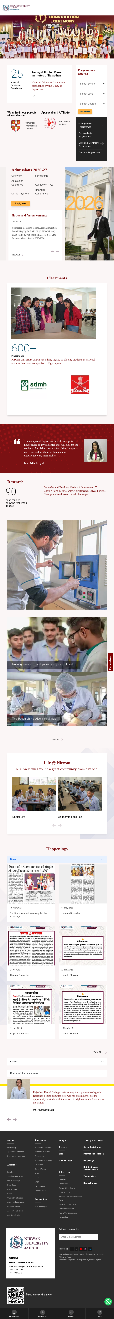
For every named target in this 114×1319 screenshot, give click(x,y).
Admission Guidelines (43, 1160)
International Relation (93, 1154)
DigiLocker (63, 1217)
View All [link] (16, 254)
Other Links (64, 1172)
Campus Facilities (75, 817)
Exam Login (12, 1189)
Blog (61, 1154)
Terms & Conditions (67, 1188)
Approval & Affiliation (15, 1152)
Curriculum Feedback (67, 1204)
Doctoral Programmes (89, 152)
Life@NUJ (64, 1140)
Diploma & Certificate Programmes (89, 145)
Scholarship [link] (41, 175)
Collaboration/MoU (67, 1209)
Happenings (88, 1160)
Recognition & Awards (16, 1156)
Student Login (65, 1160)
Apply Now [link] (20, 203)
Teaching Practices (15, 1176)
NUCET (38, 1173)
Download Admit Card (16, 1202)
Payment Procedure (42, 1152)
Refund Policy (40, 1169)
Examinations (41, 1199)
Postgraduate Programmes (85, 135)
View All (55, 739)
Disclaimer (63, 1184)
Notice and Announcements (24, 1073)
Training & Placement (93, 1140)
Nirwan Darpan (90, 1183)
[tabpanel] (57, 955)
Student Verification (15, 1198)
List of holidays (13, 1181)
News (13, 859)
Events (13, 1061)
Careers (63, 1147)
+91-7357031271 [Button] (17, 1272)
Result (9, 1194)
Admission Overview (43, 1147)
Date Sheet (11, 1185)
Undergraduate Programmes (86, 125)
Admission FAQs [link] (44, 184)
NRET (37, 1182)
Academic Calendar (15, 1211)
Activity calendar (13, 1215)
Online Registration (92, 1147)
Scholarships (40, 1156)
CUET (37, 1178)
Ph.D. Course (40, 1186)
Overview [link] (16, 175)
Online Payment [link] (20, 193)
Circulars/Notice (13, 1206)
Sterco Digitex (95, 1260)
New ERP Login (41, 1206)
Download (39, 1165)
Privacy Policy (64, 1192)
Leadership (11, 1147)
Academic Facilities (31, 817)
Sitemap (62, 1179)
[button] (52, 251)
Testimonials (89, 1176)
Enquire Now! (110, 662)
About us (11, 1140)
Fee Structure (40, 1191)
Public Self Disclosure (68, 1213)
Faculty (10, 1172)
